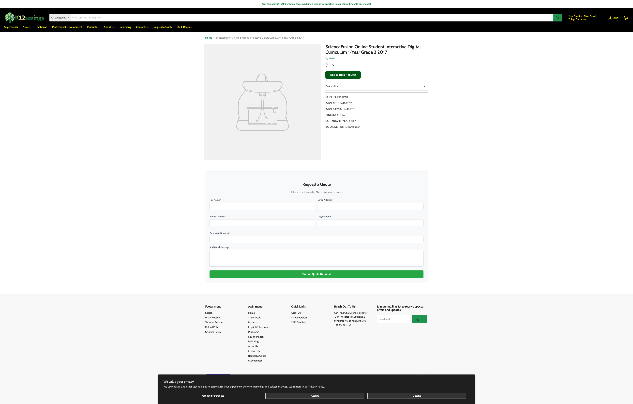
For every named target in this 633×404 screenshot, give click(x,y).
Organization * (325, 216)
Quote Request (299, 317)
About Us (109, 26)
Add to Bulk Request (343, 74)
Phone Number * (218, 216)
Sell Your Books (256, 336)
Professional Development (67, 26)
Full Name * (215, 199)
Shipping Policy (213, 331)
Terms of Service (214, 322)
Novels (26, 26)
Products (92, 26)
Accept (315, 395)
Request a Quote (162, 26)
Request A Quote (257, 355)
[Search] (557, 17)
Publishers (253, 331)
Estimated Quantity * (220, 233)
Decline (417, 395)
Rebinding (125, 26)
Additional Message (219, 247)
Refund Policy (212, 327)
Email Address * (325, 199)
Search (208, 312)
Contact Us (142, 26)
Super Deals (11, 26)
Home (208, 37)
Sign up (419, 319)
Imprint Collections (258, 327)
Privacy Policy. (317, 386)
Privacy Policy (212, 317)
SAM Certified (298, 322)
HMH (332, 58)
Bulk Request (184, 26)
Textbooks (41, 26)
